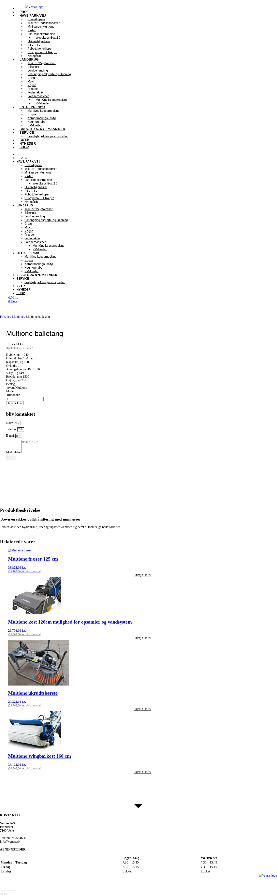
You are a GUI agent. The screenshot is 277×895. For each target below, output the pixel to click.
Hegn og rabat (34, 267)
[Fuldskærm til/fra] (5, 890)
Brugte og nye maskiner (42, 129)
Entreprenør (27, 253)
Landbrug (24, 205)
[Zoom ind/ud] (1, 890)
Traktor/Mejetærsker (39, 209)
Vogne (29, 231)
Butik (20, 286)
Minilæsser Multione (41, 26)
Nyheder (23, 289)
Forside (5, 316)
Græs (28, 224)
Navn (10, 423)
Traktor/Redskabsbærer (41, 169)
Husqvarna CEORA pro (39, 198)
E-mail (10, 435)
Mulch (28, 227)
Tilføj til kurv (15, 403)
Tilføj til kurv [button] (142, 575)
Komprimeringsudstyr (39, 264)
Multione (18, 316)
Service (22, 278)
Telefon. (11, 429)
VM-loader (40, 249)
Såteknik (30, 213)
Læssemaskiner (35, 242)
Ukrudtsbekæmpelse (38, 180)
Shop (24, 147)
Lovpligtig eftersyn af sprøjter (48, 136)
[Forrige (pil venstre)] (1, 894)
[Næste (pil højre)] (5, 894)
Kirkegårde (32, 202)
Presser (30, 234)
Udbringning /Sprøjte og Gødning (49, 74)
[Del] (9, 890)
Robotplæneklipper (37, 194)
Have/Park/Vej (28, 161)
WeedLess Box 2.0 (45, 183)
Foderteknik (32, 238)
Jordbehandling (35, 216)
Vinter (29, 176)
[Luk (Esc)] (13, 890)
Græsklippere (33, 165)
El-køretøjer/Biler (36, 187)
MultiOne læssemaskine (43, 111)
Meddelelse (13, 452)
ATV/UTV (31, 191)
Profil (21, 158)
